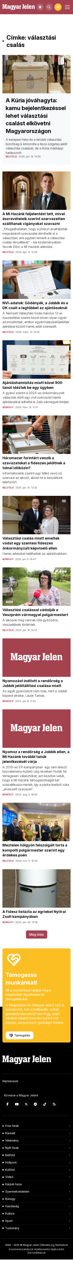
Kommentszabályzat (21, 1249)
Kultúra (9, 1213)
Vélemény (12, 1140)
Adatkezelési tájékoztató (49, 1249)
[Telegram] (35, 1104)
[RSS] (54, 1104)
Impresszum (10, 1081)
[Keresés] (49, 7)
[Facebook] (7, 1104)
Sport (9, 1220)
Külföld (10, 1169)
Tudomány (12, 1228)
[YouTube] (16, 1104)
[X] (26, 1104)
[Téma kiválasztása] (40, 7)
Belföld (10, 1155)
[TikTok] (44, 1104)
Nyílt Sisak (12, 1147)
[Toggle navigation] (67, 7)
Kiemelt (10, 1133)
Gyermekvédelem (17, 1191)
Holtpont (11, 1162)
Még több (36, 934)
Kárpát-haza (13, 1184)
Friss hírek (12, 1126)
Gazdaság (12, 1206)
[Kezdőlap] (18, 7)
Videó (9, 1177)
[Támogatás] (58, 7)
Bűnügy (10, 1199)
